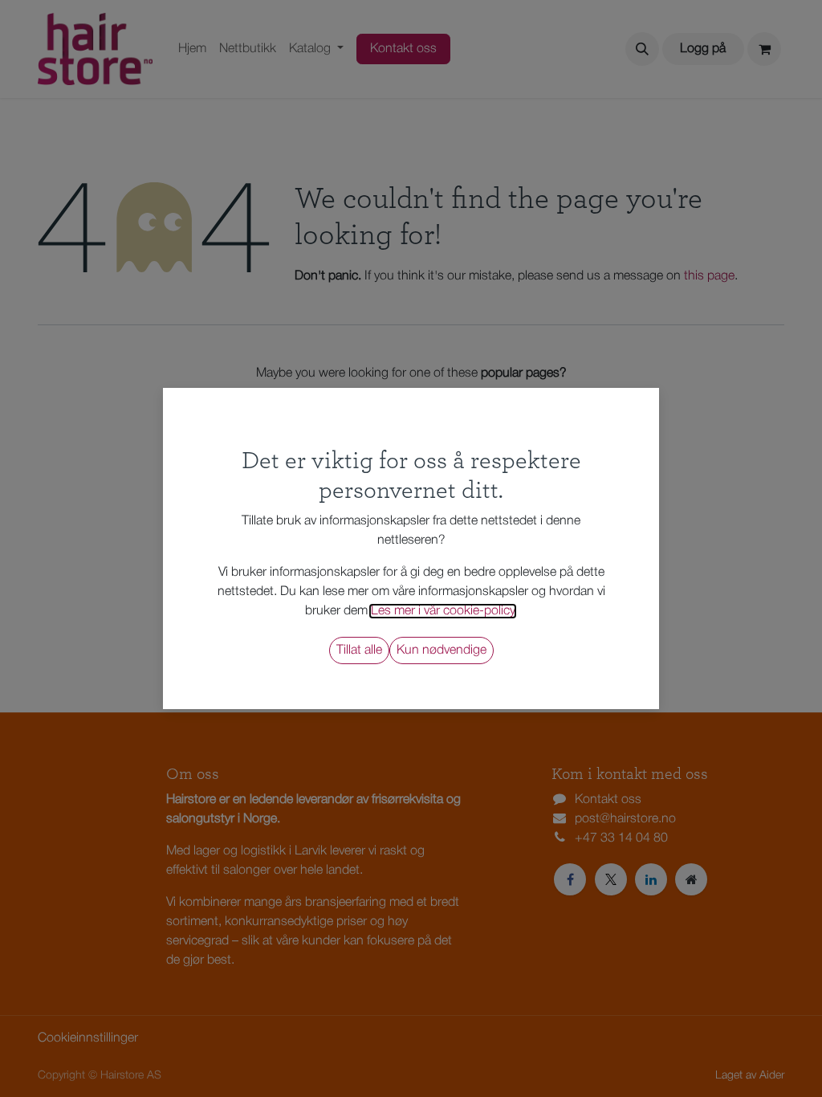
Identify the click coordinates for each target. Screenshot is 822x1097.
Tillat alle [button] (359, 650)
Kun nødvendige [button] (441, 650)
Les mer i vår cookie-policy (443, 611)
